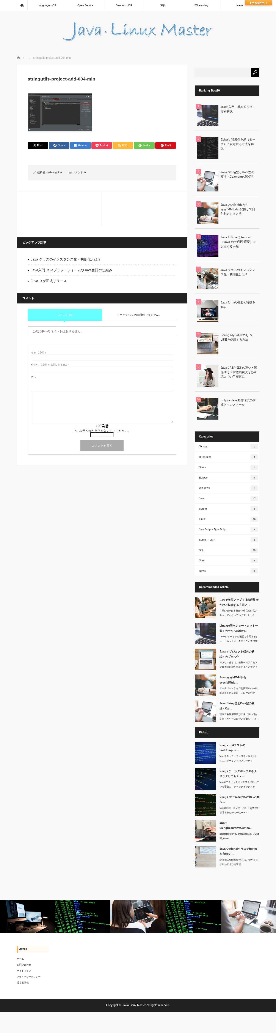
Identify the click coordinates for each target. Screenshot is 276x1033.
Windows (227, 488)
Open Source (85, 5)
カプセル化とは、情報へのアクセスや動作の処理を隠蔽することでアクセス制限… (238, 667)
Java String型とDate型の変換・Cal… (237, 706)
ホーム (20, 958)
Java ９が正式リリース (49, 281)
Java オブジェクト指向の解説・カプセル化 (237, 654)
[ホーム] (22, 5)
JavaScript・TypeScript (227, 529)
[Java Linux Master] (138, 41)
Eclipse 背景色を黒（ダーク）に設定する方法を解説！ (238, 144)
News (240, 5)
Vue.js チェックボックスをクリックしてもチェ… (238, 773)
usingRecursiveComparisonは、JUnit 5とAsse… (239, 836)
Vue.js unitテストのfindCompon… (232, 748)
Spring (227, 508)
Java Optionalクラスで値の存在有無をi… (238, 851)
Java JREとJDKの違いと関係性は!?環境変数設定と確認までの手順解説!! (239, 372)
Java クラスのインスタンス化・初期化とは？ (66, 259)
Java (227, 498)
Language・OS (47, 5)
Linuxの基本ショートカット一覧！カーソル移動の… (239, 628)
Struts (227, 467)
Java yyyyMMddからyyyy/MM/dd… (233, 680)
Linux (227, 519)
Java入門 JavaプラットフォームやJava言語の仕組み (71, 270)
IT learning (227, 456)
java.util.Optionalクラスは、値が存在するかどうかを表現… (239, 862)
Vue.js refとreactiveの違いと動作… (239, 799)
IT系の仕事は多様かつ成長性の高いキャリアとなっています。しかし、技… (238, 615)
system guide (54, 172)
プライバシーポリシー (29, 976)
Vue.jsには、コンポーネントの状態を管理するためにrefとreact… (239, 810)
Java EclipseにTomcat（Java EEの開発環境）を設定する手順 (238, 241)
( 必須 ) (38, 352)
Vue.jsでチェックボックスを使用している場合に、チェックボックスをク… (239, 786)
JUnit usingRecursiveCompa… (236, 825)
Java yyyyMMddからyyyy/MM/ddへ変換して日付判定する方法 (238, 209)
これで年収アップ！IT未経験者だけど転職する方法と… (239, 602)
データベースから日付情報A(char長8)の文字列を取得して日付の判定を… (238, 693)
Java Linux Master (134, 1005)
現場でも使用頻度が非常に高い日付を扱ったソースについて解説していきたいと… (238, 719)
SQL (162, 5)
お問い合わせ (24, 964)
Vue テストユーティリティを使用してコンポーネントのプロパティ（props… (238, 760)
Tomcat (227, 446)
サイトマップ (24, 970)
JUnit (227, 560)
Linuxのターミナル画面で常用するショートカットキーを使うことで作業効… (239, 641)
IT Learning (201, 5)
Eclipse (227, 477)
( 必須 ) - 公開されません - (50, 364)
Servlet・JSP (124, 5)
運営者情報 (23, 982)
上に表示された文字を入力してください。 (102, 431)
